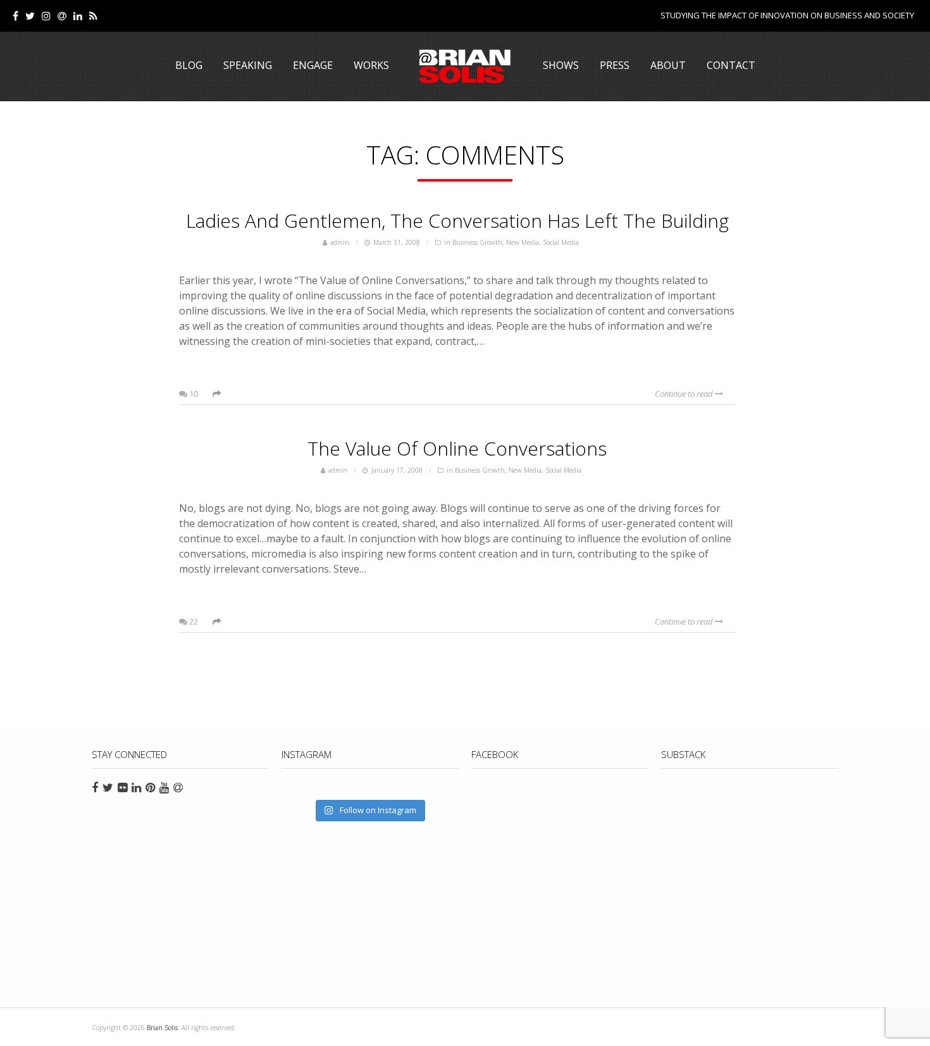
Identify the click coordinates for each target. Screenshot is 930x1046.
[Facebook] (15, 16)
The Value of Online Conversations (457, 448)
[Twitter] (30, 16)
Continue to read (685, 393)
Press (614, 65)
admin (339, 242)
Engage (313, 65)
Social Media (561, 242)
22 (192, 621)
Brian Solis (465, 66)
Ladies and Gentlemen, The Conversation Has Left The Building (457, 220)
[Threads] (62, 16)
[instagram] (46, 16)
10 (192, 393)
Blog (188, 65)
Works (371, 65)
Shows (561, 65)
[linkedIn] (77, 16)
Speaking (247, 65)
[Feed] (93, 16)
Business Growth (477, 242)
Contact (731, 65)
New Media (522, 242)
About (668, 65)
